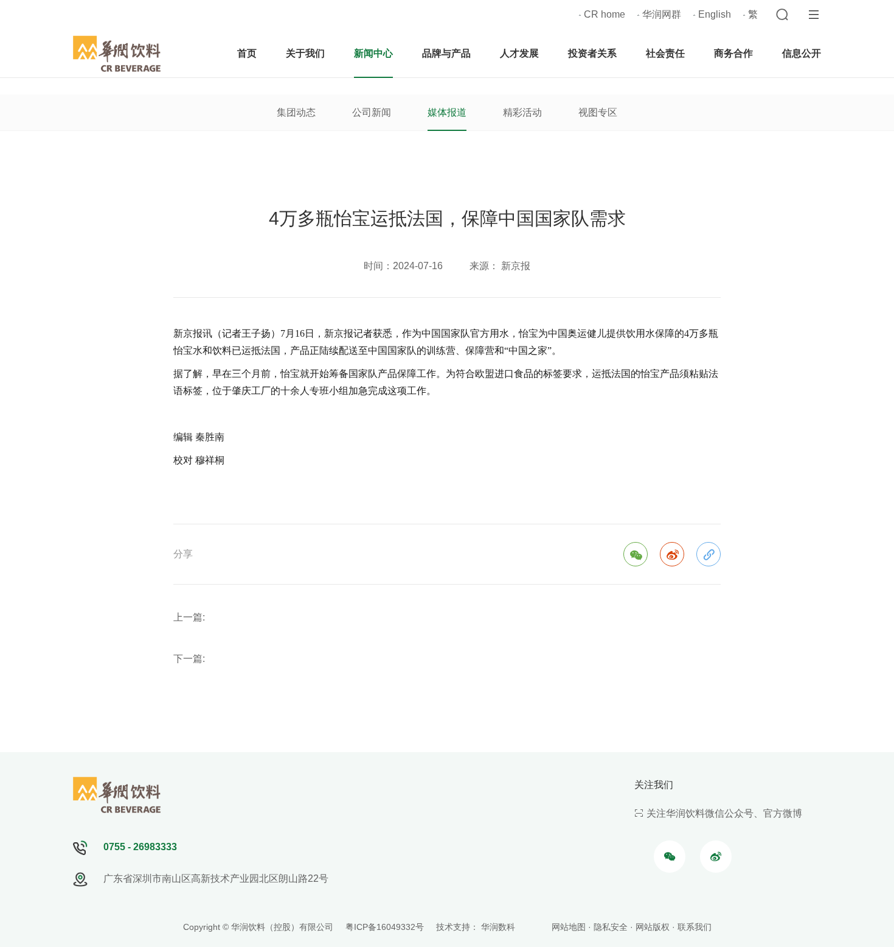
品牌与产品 (446, 53)
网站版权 (653, 927)
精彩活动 (522, 112)
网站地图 (569, 927)
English (714, 14)
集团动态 (296, 112)
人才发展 (519, 53)
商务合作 (733, 53)
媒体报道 (447, 112)
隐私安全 (611, 927)
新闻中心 (373, 53)
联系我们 (694, 927)
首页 (247, 53)
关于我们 (305, 53)
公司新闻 (371, 112)
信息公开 (801, 53)
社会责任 (665, 53)
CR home (604, 14)
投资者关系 (592, 53)
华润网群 (661, 14)
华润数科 (498, 927)
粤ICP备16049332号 (384, 927)
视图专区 (597, 112)
